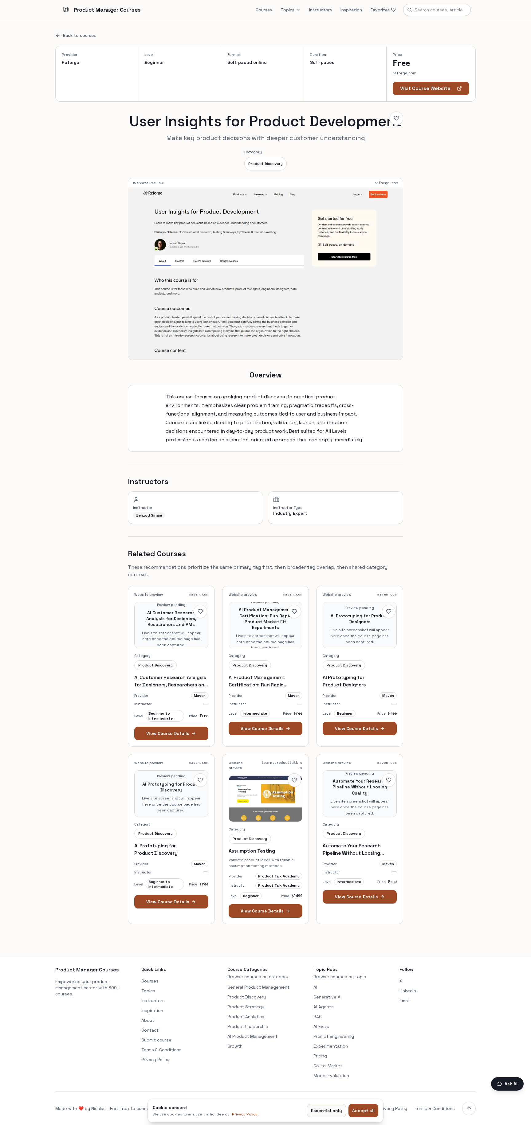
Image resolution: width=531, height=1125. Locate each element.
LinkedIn (407, 991)
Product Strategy (245, 1007)
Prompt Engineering (333, 1036)
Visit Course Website (425, 88)
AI (315, 987)
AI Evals (321, 1026)
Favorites (380, 10)
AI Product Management (252, 1036)
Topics (287, 10)
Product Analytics (245, 1016)
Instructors (320, 10)
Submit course (156, 1040)
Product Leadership (247, 1026)
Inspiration (351, 10)
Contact (150, 1030)
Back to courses (79, 35)
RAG (317, 1016)
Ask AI (511, 1084)
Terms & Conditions (161, 1050)
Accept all (363, 1110)
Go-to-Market (327, 1065)
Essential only (326, 1110)
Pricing (320, 1056)
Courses (264, 10)
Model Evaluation (331, 1075)
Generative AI (327, 997)
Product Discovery (265, 163)
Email (404, 1000)
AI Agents (323, 1007)
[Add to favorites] (396, 118)
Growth (234, 1046)
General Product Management (258, 987)
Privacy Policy (155, 1059)
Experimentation (330, 1046)
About (147, 1020)
